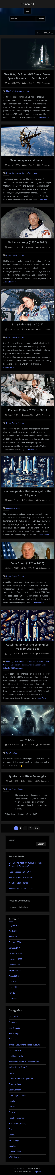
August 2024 (14, 925)
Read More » (43, 117)
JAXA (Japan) (15, 1050)
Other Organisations (17, 1095)
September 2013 (16, 970)
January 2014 (14, 948)
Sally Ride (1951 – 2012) (27, 324)
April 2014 (13, 931)
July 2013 (13, 981)
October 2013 (14, 964)
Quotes (20, 789)
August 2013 (14, 976)
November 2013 (15, 959)
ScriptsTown (38, 1172)
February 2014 (15, 942)
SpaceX (38, 665)
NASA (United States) (18, 1067)
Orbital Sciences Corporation (21, 1078)
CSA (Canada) (14, 1028)
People (14, 255)
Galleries (12, 1039)
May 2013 (13, 993)
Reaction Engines (27, 665)
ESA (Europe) (14, 1033)
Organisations (15, 1084)
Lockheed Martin (31, 661)
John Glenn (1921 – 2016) (27, 563)
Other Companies (16, 1089)
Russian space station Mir (27, 160)
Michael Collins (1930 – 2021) (27, 410)
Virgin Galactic (15, 1151)
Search (12, 840)
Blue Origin (10, 91)
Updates (13, 753)
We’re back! (27, 740)
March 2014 (13, 936)
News (27, 91)
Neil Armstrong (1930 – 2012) (27, 242)
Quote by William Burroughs (27, 776)
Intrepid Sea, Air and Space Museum (24, 1044)
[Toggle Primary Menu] (27, 11)
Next (37, 828)
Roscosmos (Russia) (19, 173)
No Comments (44, 83)
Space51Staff (29, 83)
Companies (19, 91)
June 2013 (13, 987)
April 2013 (13, 998)
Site (7, 753)
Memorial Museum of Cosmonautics (24, 1061)
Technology (32, 173)
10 (30, 828)
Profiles (21, 255)
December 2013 (15, 953)
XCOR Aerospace (17, 668)
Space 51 (27, 4)
